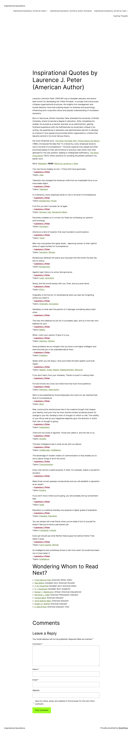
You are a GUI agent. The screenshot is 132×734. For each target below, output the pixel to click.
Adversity (43, 389)
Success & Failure (59, 212)
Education (52, 516)
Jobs (41, 175)
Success (42, 212)
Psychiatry (43, 226)
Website (35, 690)
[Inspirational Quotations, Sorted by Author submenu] (47, 10)
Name (35, 669)
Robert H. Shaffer (42, 604)
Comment (37, 644)
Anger (49, 370)
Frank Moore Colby (43, 580)
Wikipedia (42, 163)
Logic (41, 278)
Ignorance (49, 278)
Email (35, 680)
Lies (49, 212)
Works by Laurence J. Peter (66, 163)
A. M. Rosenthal (41, 586)
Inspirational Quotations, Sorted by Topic (110, 11)
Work (41, 404)
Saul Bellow (39, 583)
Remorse (79, 370)
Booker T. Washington (44, 592)
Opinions (43, 341)
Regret (56, 370)
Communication (46, 464)
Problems (43, 355)
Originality (43, 304)
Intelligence (56, 450)
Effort (42, 289)
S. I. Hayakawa (41, 589)
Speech (42, 370)
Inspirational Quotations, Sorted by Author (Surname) (71, 11)
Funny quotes (45, 545)
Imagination (44, 427)
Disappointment (67, 370)
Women (52, 252)
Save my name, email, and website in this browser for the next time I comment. (65, 702)
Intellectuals (44, 450)
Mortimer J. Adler (42, 595)
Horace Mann (40, 598)
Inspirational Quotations (14, 6)
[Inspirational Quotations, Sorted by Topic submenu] (127, 10)
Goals (41, 505)
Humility (42, 439)
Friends (53, 530)
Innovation (53, 304)
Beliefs (42, 330)
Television (43, 189)
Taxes (41, 238)
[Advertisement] (66, 41)
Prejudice (43, 516)
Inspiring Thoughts (120, 16)
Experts (42, 490)
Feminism (43, 252)
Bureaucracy (44, 201)
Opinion (51, 341)
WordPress (123, 728)
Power (54, 201)
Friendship (43, 530)
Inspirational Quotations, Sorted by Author (29, 11)
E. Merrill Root (41, 607)
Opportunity (53, 389)
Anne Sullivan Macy (43, 601)
